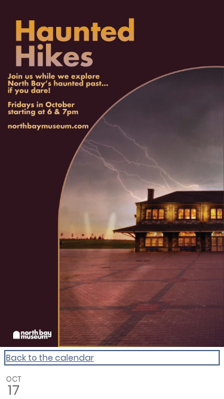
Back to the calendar (50, 358)
